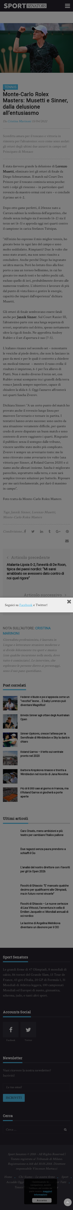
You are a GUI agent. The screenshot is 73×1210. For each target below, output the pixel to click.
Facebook (26, 605)
